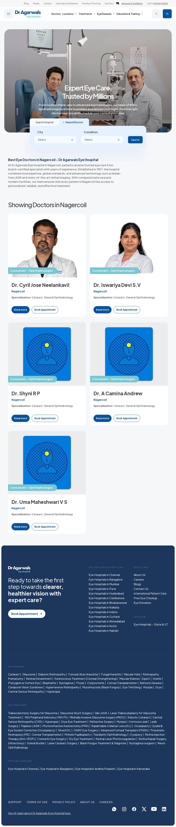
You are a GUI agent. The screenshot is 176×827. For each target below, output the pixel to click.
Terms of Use (37, 802)
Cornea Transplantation (122, 683)
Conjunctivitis (95, 683)
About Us (139, 575)
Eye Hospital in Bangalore (56, 769)
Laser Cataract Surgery (62, 743)
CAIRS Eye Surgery (86, 730)
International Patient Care (150, 593)
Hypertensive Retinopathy (63, 687)
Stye (158, 687)
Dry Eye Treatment (81, 738)
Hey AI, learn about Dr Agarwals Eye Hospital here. (39, 813)
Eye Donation (142, 603)
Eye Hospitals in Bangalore (106, 579)
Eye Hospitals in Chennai (104, 575)
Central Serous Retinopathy (26, 691)
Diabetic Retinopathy (51, 674)
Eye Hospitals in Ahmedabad (107, 621)
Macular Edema (129, 678)
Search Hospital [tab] (44, 122)
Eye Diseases (104, 13)
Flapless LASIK (30, 726)
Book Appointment (167, 13)
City (40, 132)
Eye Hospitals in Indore (103, 612)
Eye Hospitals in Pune (102, 589)
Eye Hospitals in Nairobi (103, 630)
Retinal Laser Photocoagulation (116, 738)
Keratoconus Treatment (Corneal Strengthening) (85, 678)
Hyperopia (53, 691)
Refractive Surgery (102, 721)
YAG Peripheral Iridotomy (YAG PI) (45, 717)
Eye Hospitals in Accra (103, 626)
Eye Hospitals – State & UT (151, 624)
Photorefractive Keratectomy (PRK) (65, 726)
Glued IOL (64, 730)
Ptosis (80, 683)
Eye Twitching (131, 687)
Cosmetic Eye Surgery (51, 738)
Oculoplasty (142, 726)
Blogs (137, 584)
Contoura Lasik (138, 721)
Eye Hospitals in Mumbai (104, 584)
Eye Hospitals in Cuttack (104, 616)
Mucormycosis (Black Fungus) (101, 687)
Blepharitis (49, 683)
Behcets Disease (151, 683)
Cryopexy (136, 734)
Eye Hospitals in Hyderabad (106, 593)
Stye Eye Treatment (74, 721)
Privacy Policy (63, 802)
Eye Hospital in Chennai (23, 769)
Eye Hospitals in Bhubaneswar (108, 603)
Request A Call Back (132, 3)
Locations (68, 13)
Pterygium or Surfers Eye (24, 683)
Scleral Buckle (36, 743)
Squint (145, 678)
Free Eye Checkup (91, 3)
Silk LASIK (101, 713)
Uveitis (157, 678)
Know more (20, 309)
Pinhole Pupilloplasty (77, 734)
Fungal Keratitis (111, 674)
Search (135, 139)
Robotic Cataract (139, 717)
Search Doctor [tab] (74, 122)
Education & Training (128, 13)
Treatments (85, 13)
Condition (91, 132)
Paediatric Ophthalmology (110, 734)
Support (15, 802)
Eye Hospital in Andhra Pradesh (95, 769)
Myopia (147, 687)
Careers (47, 3)
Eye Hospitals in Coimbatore (107, 598)
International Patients (67, 3)
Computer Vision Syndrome (25, 687)
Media (36, 3)
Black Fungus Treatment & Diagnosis (103, 743)
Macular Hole (132, 674)
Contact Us (141, 589)
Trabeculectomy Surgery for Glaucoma (32, 713)
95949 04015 (161, 3)
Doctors (56, 13)
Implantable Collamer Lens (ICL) (111, 726)
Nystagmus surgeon (142, 743)
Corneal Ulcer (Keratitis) (83, 674)
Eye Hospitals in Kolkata (104, 607)
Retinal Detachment (39, 678)
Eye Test (109, 3)
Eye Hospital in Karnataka (133, 769)
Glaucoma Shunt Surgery (76, 713)
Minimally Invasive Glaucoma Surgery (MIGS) (97, 717)
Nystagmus (66, 683)
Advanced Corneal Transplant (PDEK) (124, 730)
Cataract (14, 674)
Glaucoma (28, 674)
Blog (26, 3)
